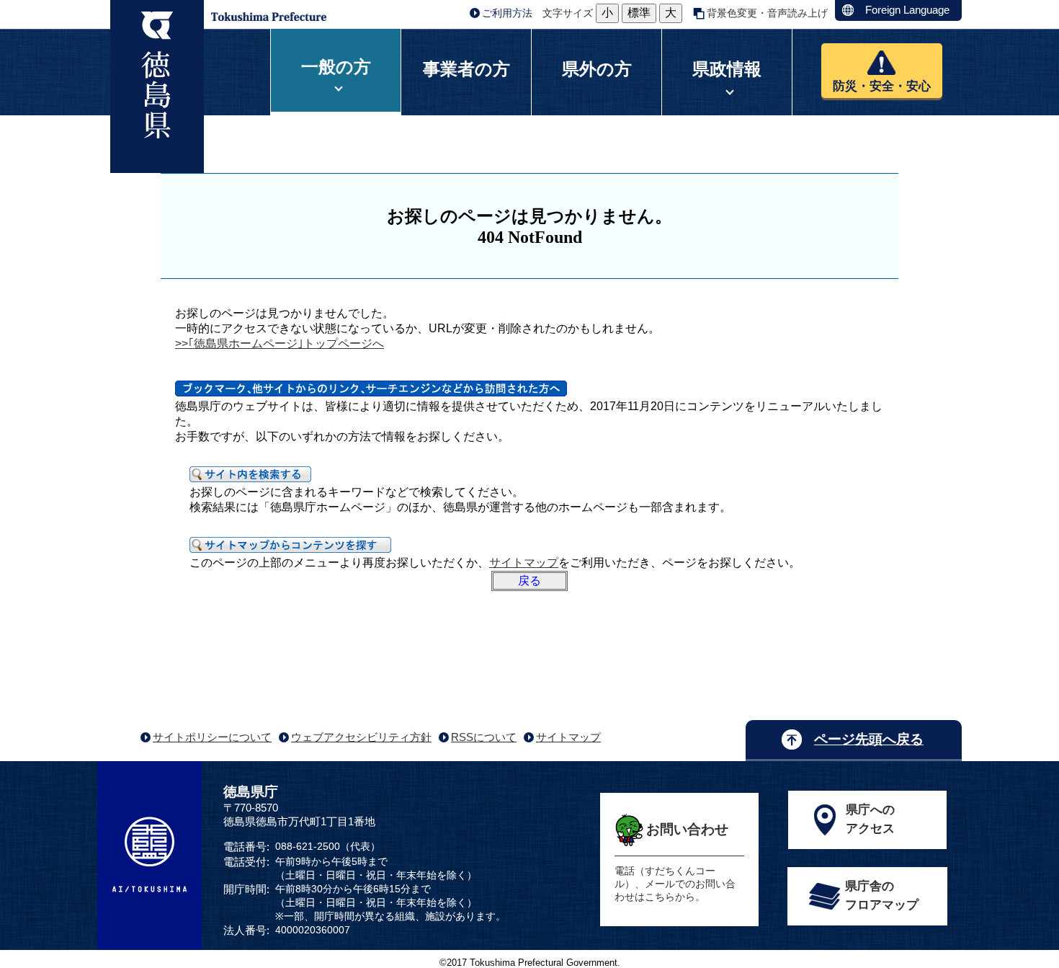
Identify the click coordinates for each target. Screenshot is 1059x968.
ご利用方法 (507, 13)
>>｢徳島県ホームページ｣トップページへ (279, 343)
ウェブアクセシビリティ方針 (361, 737)
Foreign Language (907, 10)
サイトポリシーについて (212, 737)
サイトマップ (523, 562)
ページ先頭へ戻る (869, 739)
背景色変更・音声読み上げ (767, 13)
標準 (639, 12)
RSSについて (484, 737)
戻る (529, 580)
